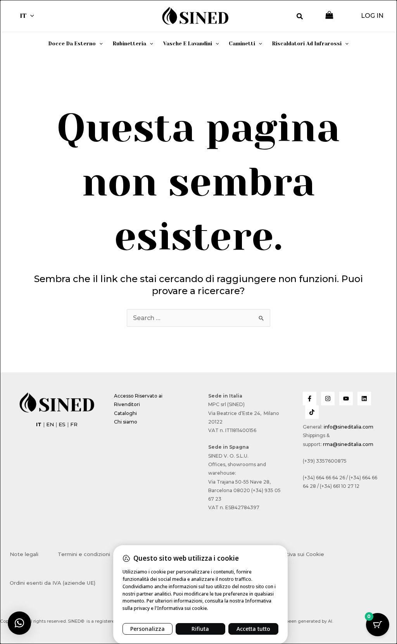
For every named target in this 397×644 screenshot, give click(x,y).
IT (23, 15)
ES (62, 424)
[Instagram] (328, 398)
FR (74, 424)
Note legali (24, 554)
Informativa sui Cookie (295, 554)
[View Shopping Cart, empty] (329, 15)
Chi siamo (125, 422)
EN (50, 424)
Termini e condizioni (84, 554)
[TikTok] (312, 412)
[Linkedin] (364, 398)
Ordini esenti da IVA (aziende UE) (52, 583)
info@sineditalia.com (348, 427)
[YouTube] (346, 398)
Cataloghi (125, 413)
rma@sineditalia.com (348, 444)
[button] (30, 15)
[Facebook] (309, 398)
